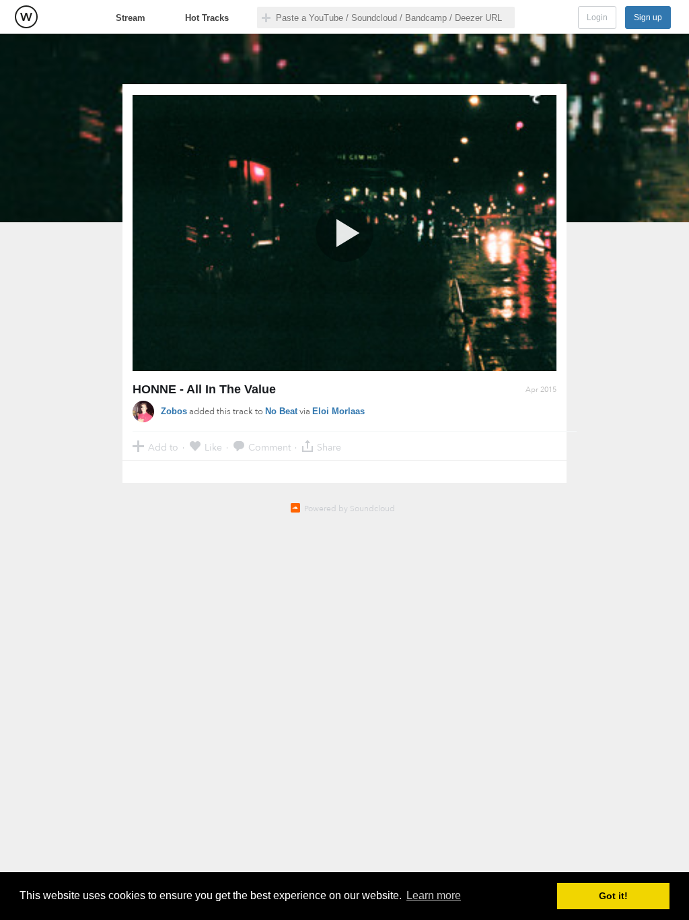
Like (213, 447)
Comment (269, 447)
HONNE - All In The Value (204, 389)
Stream (130, 18)
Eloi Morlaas (338, 411)
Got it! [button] (613, 895)
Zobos (174, 411)
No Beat (281, 411)
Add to (163, 447)
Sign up (648, 17)
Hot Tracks (207, 18)
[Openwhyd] (26, 16)
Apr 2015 (540, 390)
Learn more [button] (433, 895)
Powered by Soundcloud (349, 508)
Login (597, 17)
